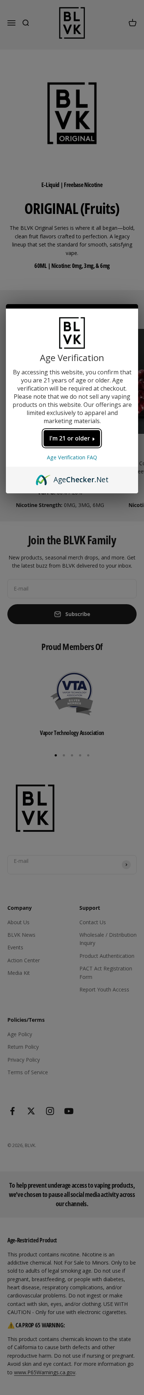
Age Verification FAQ (72, 457)
